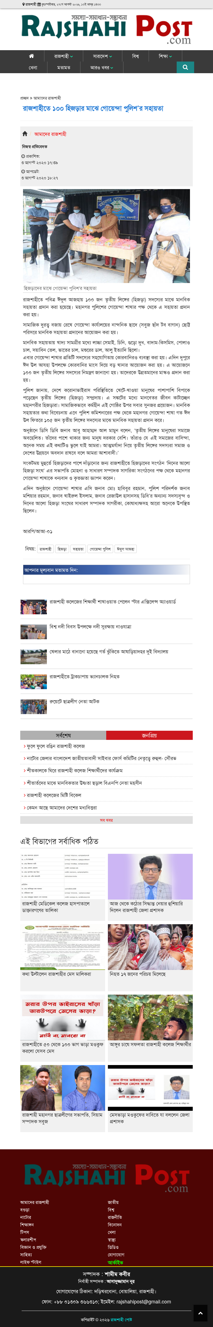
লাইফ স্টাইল (30, 1262)
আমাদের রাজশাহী (46, 98)
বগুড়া (24, 1209)
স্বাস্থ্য (112, 1239)
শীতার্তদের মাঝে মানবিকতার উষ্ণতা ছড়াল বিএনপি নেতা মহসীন (84, 782)
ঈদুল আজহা (125, 549)
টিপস (24, 1232)
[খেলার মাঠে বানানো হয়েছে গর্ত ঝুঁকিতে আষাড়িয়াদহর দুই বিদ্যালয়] (107, 662)
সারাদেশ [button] (101, 55)
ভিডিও (113, 1247)
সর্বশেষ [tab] (63, 735)
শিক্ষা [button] (164, 55)
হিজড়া (62, 549)
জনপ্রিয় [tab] (149, 735)
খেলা (33, 67)
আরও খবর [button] (100, 67)
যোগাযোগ (116, 1254)
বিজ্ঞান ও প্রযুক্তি (33, 1247)
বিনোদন (115, 1224)
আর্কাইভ (115, 1262)
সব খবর (106, 820)
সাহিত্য (26, 1254)
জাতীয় (113, 1202)
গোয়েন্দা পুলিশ (100, 549)
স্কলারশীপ (28, 1239)
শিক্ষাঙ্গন (27, 1224)
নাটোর (25, 1217)
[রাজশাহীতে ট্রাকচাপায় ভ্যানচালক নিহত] (107, 687)
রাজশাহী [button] (62, 55)
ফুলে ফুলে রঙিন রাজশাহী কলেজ (55, 745)
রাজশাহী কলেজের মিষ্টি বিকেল (53, 794)
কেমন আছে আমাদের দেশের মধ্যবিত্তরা (61, 807)
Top (200, 1313)
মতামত (63, 67)
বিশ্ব (135, 55)
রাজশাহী (45, 549)
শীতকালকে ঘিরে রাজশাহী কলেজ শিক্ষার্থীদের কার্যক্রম (74, 770)
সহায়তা (78, 549)
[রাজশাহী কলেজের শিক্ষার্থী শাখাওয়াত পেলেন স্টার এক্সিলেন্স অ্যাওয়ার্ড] (107, 612)
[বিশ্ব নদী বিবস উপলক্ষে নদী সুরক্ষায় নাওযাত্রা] (107, 637)
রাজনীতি (115, 1217)
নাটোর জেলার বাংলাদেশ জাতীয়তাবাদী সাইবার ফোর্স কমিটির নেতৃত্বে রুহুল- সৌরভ (101, 757)
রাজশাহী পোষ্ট (121, 1319)
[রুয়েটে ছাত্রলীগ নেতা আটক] (107, 712)
